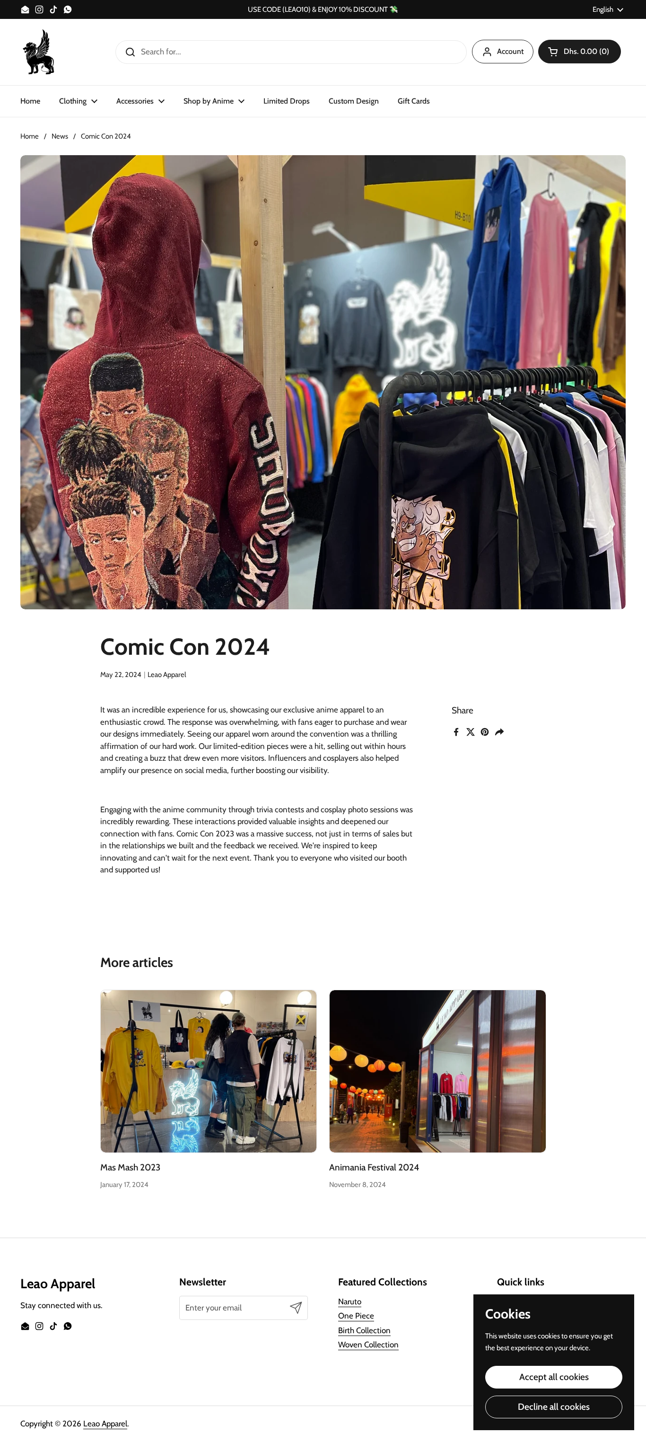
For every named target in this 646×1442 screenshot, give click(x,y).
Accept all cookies (554, 1377)
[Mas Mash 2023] (208, 1071)
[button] (579, 51)
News (60, 136)
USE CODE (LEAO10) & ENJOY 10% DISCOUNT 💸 (323, 9)
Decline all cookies (554, 1406)
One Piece (356, 1315)
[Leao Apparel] (39, 52)
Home (29, 136)
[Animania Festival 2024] (437, 1071)
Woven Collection (368, 1344)
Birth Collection (364, 1330)
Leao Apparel (105, 1423)
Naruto (349, 1301)
